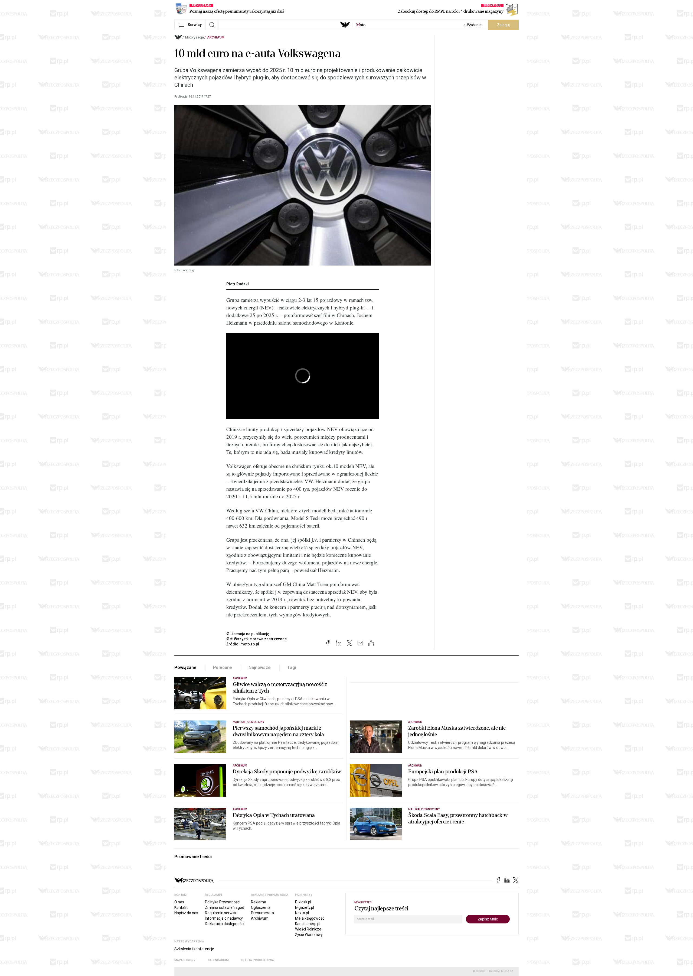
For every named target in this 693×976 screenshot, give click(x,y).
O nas (179, 902)
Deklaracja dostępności (224, 924)
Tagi (291, 667)
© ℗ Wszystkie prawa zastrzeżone (256, 639)
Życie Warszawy (309, 934)
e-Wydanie (472, 25)
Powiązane (185, 667)
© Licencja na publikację (248, 634)
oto (360, 25)
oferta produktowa (257, 960)
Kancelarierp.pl (307, 924)
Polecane (222, 667)
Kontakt (181, 907)
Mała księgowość (309, 918)
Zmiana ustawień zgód (224, 907)
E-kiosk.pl (303, 902)
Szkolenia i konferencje (194, 949)
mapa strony (184, 960)
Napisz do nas (186, 913)
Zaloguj (503, 25)
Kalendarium (218, 960)
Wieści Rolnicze (308, 929)
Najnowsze (260, 667)
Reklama (258, 902)
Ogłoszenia (260, 907)
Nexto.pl (302, 913)
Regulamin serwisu (221, 913)
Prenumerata (262, 913)
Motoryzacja (194, 37)
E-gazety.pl (304, 907)
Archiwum (215, 37)
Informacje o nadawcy (224, 918)
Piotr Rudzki (237, 284)
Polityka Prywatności (222, 902)
